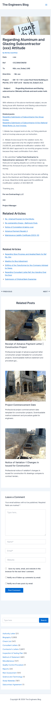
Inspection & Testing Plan (13, 653)
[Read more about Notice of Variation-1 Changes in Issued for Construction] (25, 443)
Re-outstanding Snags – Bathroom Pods (21, 223)
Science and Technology (12, 677)
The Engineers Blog (15, 4)
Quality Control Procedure (13, 665)
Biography (7, 637)
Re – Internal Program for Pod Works (19, 219)
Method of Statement (11, 657)
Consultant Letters (10, 645)
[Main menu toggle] (46, 4)
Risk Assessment (9, 673)
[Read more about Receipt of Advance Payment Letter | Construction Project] (25, 325)
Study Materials (9, 681)
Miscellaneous (8, 661)
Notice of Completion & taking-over (19, 227)
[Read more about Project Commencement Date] (25, 386)
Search (44, 620)
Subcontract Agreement (12, 684)
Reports (6, 669)
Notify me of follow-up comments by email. (24, 577)
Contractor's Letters (11, 649)
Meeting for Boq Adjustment (16, 261)
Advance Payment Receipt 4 (16, 231)
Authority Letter (9, 633)
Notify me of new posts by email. (20, 583)
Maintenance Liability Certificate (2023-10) (22, 235)
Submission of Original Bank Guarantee (20, 279)
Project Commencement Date (20, 404)
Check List (7, 641)
